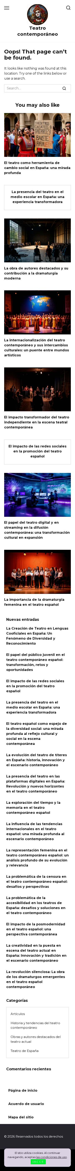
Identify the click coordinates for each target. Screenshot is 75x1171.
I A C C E (38, 1161)
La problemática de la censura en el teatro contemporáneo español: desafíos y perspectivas (37, 882)
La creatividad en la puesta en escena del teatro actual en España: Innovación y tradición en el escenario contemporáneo (36, 953)
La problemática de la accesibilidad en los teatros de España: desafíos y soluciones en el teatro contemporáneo (35, 905)
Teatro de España (25, 1051)
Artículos (18, 1014)
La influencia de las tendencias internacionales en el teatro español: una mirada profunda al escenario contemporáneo (35, 831)
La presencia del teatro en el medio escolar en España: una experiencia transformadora (37, 197)
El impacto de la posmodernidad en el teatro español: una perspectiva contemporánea (35, 929)
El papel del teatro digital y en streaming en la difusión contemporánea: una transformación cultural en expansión (37, 530)
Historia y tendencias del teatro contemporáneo (35, 1025)
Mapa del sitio (21, 1117)
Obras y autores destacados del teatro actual (36, 1039)
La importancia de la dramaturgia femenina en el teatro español (34, 602)
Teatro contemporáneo (37, 31)
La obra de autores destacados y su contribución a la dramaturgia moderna (36, 273)
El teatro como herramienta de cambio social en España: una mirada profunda (37, 168)
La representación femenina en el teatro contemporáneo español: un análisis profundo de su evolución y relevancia (37, 857)
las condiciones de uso (51, 1157)
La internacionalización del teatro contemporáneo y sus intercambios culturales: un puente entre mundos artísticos (36, 347)
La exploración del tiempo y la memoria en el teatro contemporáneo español (33, 808)
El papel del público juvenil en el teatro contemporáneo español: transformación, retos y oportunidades (35, 662)
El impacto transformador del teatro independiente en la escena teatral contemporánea (36, 422)
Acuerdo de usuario (26, 1104)
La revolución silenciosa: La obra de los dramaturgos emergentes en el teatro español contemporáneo (35, 979)
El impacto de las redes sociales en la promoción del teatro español (37, 451)
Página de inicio (22, 1090)
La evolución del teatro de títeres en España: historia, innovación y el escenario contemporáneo (36, 760)
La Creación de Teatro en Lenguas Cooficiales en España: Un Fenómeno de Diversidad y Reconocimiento (37, 635)
